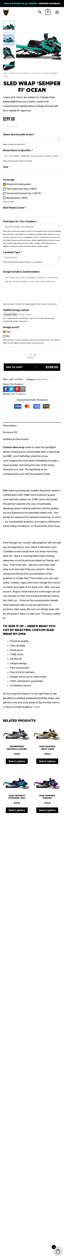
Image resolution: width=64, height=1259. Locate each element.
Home (5, 73)
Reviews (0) (10, 432)
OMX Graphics (17, 394)
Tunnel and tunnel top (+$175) (23, 193)
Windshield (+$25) (17, 197)
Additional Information (16, 439)
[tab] (32, 425)
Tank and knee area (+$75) (21, 188)
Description (10, 425)
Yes (8, 331)
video (37, 706)
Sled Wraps (35, 73)
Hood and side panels (18, 184)
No (8, 336)
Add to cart (32, 367)
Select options (16, 761)
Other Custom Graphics (19, 73)
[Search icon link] (40, 12)
